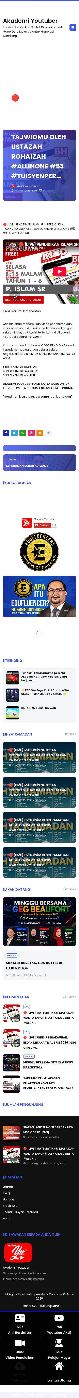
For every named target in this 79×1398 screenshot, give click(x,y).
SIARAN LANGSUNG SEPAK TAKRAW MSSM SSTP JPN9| (42, 6)
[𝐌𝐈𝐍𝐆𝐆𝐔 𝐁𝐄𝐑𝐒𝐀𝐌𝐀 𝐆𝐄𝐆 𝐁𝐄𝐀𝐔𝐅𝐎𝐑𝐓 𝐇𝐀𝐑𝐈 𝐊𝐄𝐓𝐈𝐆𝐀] (39, 921)
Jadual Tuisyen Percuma (20, 1212)
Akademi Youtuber (30, 21)
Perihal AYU (29, 1306)
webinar (11, 955)
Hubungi (9, 1199)
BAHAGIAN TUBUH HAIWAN (38, 708)
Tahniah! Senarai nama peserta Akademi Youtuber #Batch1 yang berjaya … (44, 676)
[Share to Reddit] (39, 433)
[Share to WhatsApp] (22, 433)
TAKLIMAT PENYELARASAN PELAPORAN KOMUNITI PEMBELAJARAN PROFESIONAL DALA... (49, 1083)
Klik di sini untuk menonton (22, 311)
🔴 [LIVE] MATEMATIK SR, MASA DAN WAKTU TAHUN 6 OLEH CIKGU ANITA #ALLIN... (48, 1018)
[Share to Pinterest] (31, 433)
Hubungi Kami (50, 1306)
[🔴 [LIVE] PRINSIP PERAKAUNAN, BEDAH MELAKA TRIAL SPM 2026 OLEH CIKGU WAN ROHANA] (11, 1046)
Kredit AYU (10, 1206)
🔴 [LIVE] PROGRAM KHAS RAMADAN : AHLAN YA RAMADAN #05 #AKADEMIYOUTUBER (39, 825)
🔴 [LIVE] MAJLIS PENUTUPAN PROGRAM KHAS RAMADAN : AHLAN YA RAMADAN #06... (38, 755)
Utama (8, 1187)
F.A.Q (6, 1193)
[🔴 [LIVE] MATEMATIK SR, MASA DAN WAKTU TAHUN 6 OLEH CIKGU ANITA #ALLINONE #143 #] (11, 1021)
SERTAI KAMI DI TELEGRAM (20, 367)
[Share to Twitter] (14, 433)
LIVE (27, 1006)
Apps (6, 1218)
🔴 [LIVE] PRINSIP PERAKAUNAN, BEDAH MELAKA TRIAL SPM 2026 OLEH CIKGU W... (49, 1042)
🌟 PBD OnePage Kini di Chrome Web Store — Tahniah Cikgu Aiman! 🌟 (45, 692)
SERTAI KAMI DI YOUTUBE (19, 375)
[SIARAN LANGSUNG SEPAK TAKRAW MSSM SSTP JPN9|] (5, 7)
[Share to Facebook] (6, 433)
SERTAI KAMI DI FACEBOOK (20, 371)
